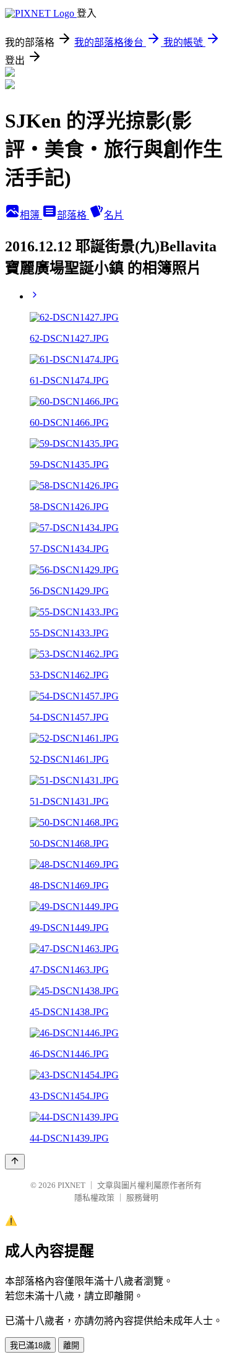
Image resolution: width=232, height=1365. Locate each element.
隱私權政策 (94, 1197)
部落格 (73, 215)
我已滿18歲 (30, 1345)
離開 (71, 1345)
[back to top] (15, 1161)
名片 (114, 215)
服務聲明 (142, 1197)
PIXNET (71, 1185)
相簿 (31, 215)
